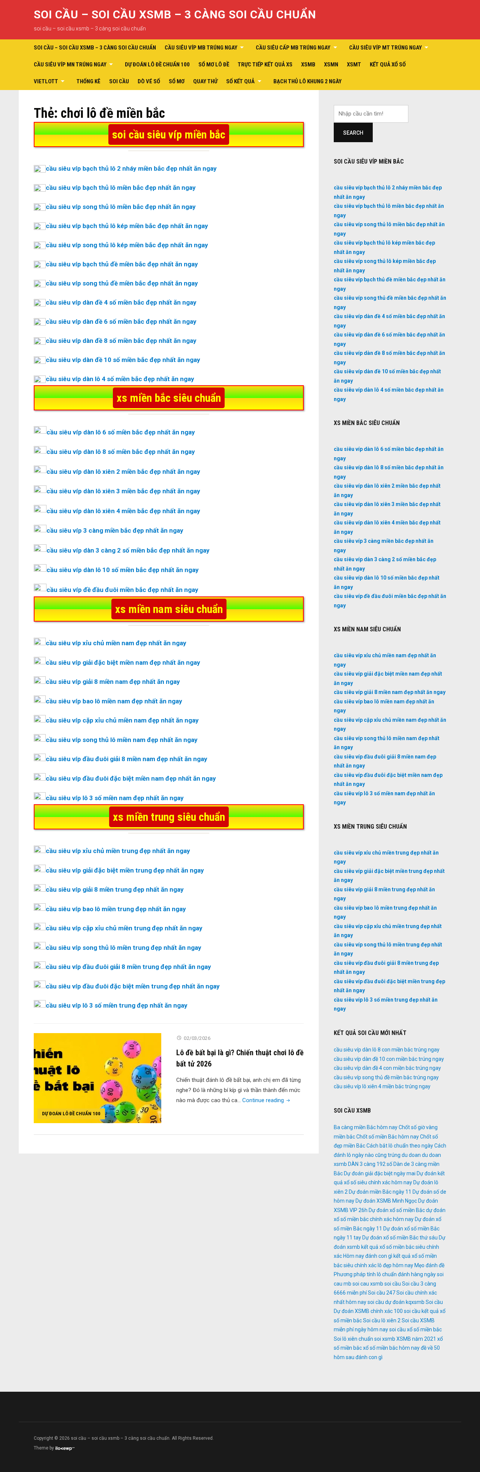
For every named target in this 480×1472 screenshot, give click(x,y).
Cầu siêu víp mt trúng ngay (385, 47)
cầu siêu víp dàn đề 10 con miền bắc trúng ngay (389, 1059)
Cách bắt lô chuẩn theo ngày (399, 1146)
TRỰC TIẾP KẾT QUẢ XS (265, 64)
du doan (411, 1155)
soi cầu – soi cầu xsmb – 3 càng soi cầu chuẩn (175, 14)
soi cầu (392, 1284)
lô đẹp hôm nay (395, 1265)
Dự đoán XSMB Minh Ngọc (386, 1201)
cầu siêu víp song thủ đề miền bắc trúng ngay (386, 1077)
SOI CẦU (119, 81)
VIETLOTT (46, 81)
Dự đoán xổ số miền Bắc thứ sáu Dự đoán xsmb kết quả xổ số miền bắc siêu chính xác (390, 1247)
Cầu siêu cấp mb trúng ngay (293, 47)
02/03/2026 (197, 1038)
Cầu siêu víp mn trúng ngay (70, 64)
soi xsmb (384, 1339)
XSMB (308, 64)
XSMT (354, 64)
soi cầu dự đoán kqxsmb (396, 1302)
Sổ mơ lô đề (213, 64)
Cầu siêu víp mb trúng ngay (201, 47)
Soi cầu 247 (381, 1293)
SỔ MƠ (176, 81)
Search (353, 133)
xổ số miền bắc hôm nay (391, 1348)
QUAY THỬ (205, 81)
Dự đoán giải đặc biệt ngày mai (380, 1173)
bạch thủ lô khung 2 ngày (307, 81)
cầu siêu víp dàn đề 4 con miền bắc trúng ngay (387, 1068)
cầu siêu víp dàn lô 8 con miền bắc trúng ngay (387, 1050)
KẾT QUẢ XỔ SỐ (388, 64)
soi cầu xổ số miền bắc (415, 1329)
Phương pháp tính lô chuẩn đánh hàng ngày (385, 1274)
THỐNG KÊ (88, 81)
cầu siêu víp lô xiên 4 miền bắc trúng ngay (382, 1086)
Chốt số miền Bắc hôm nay (387, 1137)
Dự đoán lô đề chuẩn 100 (157, 64)
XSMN (331, 64)
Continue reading (266, 1100)
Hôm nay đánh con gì (367, 1256)
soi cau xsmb (367, 1284)
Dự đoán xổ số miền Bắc (397, 1210)
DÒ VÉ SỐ (149, 81)
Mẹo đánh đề (429, 1265)
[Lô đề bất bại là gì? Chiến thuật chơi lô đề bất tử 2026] (97, 1077)
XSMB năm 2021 (416, 1339)
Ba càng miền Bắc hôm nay (366, 1127)
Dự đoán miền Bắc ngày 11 (380, 1192)
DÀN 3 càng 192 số (370, 1164)
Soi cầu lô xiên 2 (381, 1320)
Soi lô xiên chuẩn (353, 1339)
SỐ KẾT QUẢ (240, 81)
